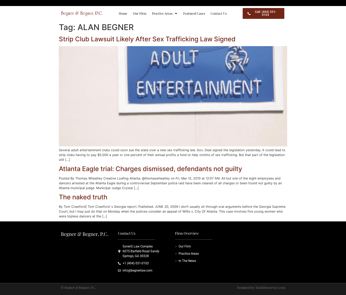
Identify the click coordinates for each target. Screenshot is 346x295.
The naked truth (83, 197)
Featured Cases (194, 13)
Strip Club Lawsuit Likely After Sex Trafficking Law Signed (147, 39)
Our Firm (139, 13)
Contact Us (219, 13)
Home (123, 13)
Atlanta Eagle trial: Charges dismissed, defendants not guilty (150, 169)
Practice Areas (162, 13)
